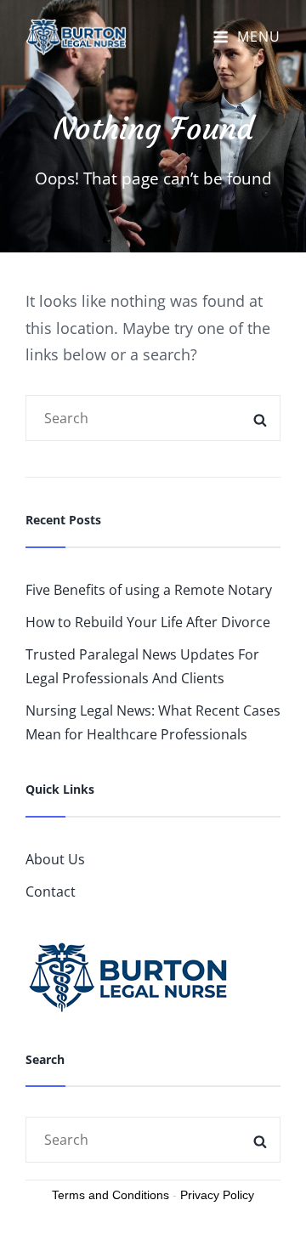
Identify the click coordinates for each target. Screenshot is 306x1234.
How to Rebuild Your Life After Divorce (148, 622)
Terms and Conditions (110, 1195)
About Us (55, 859)
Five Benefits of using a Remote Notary (149, 589)
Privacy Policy (217, 1195)
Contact (51, 891)
